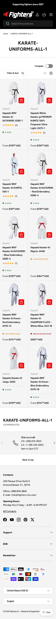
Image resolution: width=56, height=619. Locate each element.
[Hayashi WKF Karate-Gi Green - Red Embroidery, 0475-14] (13, 294)
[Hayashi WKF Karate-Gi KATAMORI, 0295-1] (13, 93)
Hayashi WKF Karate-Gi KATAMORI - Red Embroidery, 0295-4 (41, 189)
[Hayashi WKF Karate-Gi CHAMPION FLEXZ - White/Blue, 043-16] (41, 294)
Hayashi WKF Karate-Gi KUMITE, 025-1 (12, 187)
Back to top (28, 459)
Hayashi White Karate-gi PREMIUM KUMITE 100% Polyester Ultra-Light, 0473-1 (40, 120)
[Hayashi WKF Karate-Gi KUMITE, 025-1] (13, 164)
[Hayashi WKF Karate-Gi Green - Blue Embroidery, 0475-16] (41, 358)
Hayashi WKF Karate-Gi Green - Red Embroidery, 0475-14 (12, 320)
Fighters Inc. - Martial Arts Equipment (24, 611)
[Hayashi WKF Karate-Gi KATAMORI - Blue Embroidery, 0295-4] (13, 227)
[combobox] (28, 23)
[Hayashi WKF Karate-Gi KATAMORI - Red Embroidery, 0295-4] (41, 164)
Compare (39, 66)
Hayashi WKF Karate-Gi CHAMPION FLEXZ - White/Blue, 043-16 (41, 320)
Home (5, 34)
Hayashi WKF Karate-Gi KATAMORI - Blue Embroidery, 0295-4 (13, 253)
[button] (44, 14)
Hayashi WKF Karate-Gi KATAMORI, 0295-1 (12, 116)
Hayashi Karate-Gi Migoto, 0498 (40, 249)
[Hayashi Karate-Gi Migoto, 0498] (41, 227)
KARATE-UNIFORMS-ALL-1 (22, 34)
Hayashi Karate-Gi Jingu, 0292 (12, 379)
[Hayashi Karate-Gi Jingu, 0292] (13, 358)
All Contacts (9, 511)
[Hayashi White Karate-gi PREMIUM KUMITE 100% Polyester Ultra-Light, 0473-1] (41, 93)
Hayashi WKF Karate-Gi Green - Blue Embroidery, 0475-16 (40, 383)
